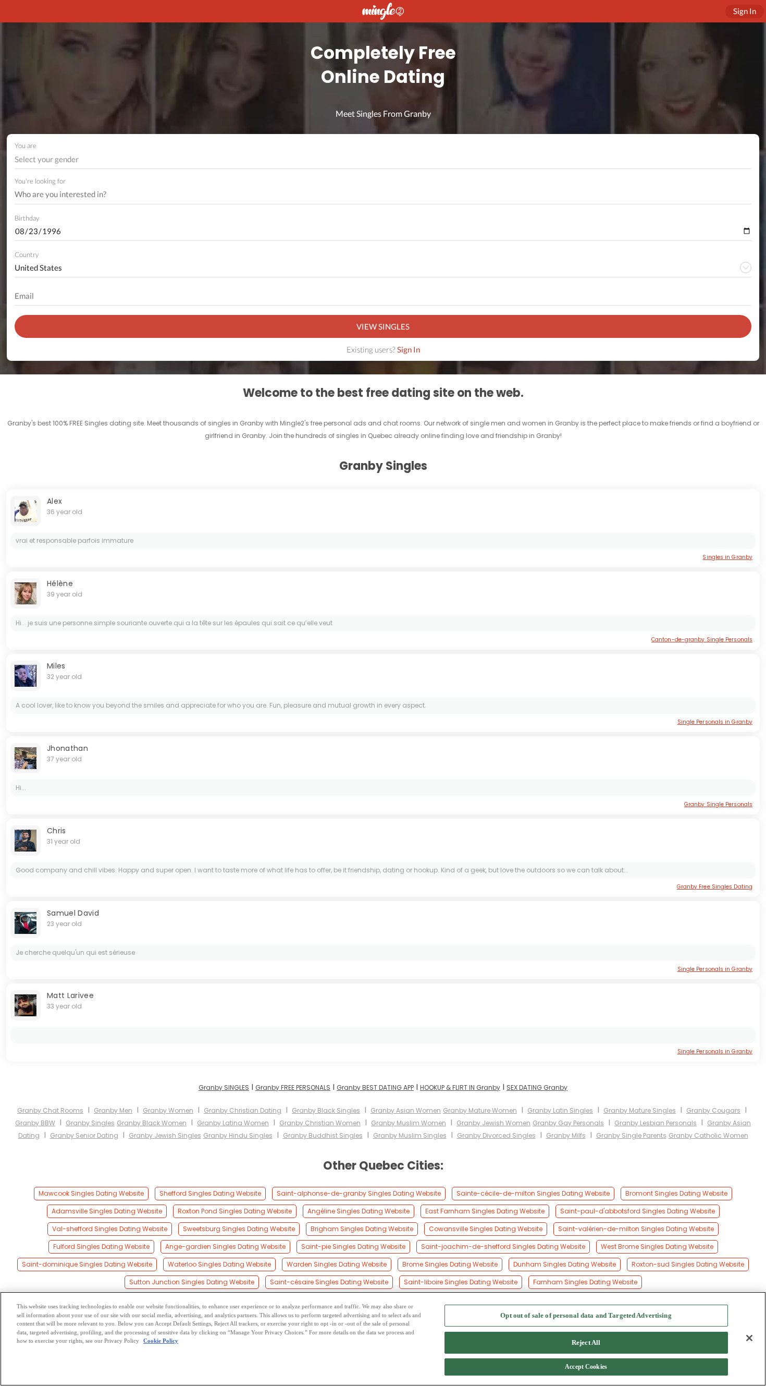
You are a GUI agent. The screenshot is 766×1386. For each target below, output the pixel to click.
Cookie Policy (160, 1341)
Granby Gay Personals (568, 1122)
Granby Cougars (713, 1110)
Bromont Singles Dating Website (676, 1193)
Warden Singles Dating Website (337, 1264)
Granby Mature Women (480, 1110)
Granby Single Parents (631, 1135)
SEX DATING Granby (536, 1087)
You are (25, 145)
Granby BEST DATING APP (375, 1087)
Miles (56, 666)
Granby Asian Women (405, 1110)
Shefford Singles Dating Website (210, 1193)
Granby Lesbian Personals (655, 1122)
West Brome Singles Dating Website (657, 1246)
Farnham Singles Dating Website (585, 1282)
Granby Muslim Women (408, 1122)
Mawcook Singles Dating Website (91, 1193)
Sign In (408, 349)
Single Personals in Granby (714, 722)
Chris (56, 830)
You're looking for (40, 181)
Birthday (27, 218)
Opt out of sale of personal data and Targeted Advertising (585, 1315)
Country (27, 254)
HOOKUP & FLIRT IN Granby (460, 1087)
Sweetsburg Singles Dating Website (239, 1228)
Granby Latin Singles (560, 1110)
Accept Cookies (586, 1367)
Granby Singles (90, 1122)
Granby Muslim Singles (410, 1135)
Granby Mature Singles (639, 1110)
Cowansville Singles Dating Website (485, 1228)
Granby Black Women (152, 1122)
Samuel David (73, 913)
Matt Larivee (70, 995)
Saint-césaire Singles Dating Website (329, 1282)
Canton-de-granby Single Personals (701, 639)
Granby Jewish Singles (165, 1135)
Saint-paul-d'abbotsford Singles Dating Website (637, 1211)
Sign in (744, 11)
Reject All (586, 1342)
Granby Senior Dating (84, 1135)
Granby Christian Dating (242, 1110)
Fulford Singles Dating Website (101, 1246)
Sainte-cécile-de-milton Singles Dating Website (533, 1193)
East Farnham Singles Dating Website (485, 1211)
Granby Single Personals (718, 804)
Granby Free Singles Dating (714, 887)
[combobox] (383, 159)
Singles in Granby (727, 557)
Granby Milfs (566, 1135)
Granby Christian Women (320, 1122)
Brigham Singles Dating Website (362, 1228)
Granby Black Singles (326, 1110)
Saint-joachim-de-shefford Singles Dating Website (503, 1246)
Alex (54, 501)
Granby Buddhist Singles (323, 1135)
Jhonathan (67, 748)
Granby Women (168, 1110)
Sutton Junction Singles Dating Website (191, 1282)
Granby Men (113, 1110)
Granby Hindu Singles (238, 1135)
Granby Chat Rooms (50, 1110)
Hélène (60, 583)
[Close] (749, 1338)
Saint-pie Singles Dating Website (353, 1246)
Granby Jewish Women (493, 1122)
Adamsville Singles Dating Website (107, 1211)
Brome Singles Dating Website (450, 1264)
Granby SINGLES (224, 1087)
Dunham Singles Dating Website (564, 1264)
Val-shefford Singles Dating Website (109, 1228)
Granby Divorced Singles (496, 1135)
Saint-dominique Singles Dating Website (87, 1264)
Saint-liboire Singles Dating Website (460, 1282)
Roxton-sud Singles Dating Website (688, 1264)
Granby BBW (35, 1122)
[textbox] (382, 159)
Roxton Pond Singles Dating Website (235, 1211)
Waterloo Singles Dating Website (219, 1264)
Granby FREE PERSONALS (292, 1087)
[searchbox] (376, 194)
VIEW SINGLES (383, 326)
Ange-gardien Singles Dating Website (225, 1246)
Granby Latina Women (233, 1122)
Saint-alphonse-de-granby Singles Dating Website (359, 1193)
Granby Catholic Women (708, 1135)
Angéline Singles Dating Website (358, 1211)
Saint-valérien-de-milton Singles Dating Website (636, 1228)
